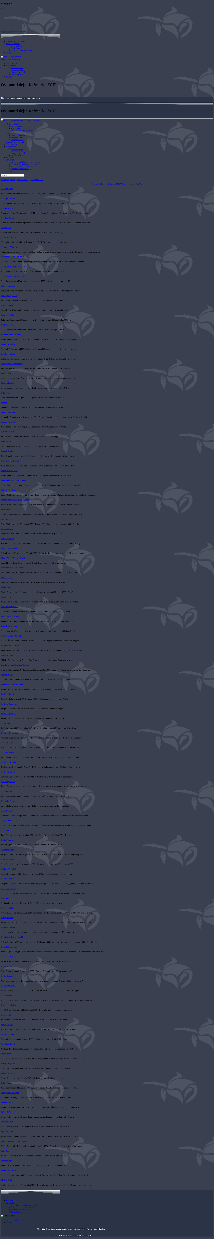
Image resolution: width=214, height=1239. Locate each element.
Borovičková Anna (9, 626)
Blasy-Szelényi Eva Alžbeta (12, 568)
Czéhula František (8, 869)
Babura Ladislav (8, 286)
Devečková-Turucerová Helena (14, 937)
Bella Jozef (5, 393)
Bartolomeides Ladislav (11, 334)
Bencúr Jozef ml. (8, 422)
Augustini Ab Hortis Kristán (13, 266)
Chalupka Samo (8, 198)
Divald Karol (6, 966)
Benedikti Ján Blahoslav (11, 461)
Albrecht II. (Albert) (9, 237)
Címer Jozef (6, 830)
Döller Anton (6, 995)
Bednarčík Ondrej (8, 383)
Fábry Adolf (6, 1054)
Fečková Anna (7, 1122)
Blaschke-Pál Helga (9, 548)
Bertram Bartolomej (9, 471)
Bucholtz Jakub (7, 694)
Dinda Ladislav (7, 956)
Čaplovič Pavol (7, 752)
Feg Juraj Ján (7, 1131)
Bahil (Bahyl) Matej (9, 296)
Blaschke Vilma (7, 539)
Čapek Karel (6, 743)
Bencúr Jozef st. (7, 432)
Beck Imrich (6, 373)
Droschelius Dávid (8, 1005)
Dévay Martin (7, 918)
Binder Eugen (7, 529)
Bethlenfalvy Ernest (9, 490)
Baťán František (8, 344)
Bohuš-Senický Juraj (10, 616)
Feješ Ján (5, 1151)
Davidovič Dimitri (8, 889)
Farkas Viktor (7, 1102)
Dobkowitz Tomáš (8, 986)
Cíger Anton (6, 820)
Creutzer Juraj (7, 850)
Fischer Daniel (7, 1180)
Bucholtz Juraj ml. (9, 704)
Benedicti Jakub (8, 451)
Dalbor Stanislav (8, 879)
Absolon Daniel (7, 218)
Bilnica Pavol (6, 519)
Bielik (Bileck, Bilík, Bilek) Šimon (15, 500)
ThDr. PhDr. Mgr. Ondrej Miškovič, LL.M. (75, 1235)
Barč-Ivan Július (8, 315)
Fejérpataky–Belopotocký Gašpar (15, 1141)
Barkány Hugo (7, 325)
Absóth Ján (6, 228)
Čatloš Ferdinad (8, 772)
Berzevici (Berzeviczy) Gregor (13, 480)
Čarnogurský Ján (8, 762)
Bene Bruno (6, 441)
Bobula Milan (7, 577)
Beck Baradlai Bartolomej (12, 364)
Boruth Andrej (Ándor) (11, 636)
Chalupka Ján (7, 189)
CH (108, 184)
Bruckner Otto (7, 675)
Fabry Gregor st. (8, 1073)
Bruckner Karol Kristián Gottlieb (15, 665)
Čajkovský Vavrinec (9, 733)
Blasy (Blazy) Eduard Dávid (13, 558)
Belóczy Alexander (9, 412)
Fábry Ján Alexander (10, 1093)
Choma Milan (7, 208)
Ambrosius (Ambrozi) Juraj (12, 257)
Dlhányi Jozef (7, 976)
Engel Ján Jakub (8, 1044)
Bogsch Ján (6, 597)
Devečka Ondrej (8, 927)
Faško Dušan (6, 1112)
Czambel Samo (7, 859)
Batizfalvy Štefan (8, 354)
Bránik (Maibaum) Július (11, 645)
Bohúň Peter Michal (9, 607)
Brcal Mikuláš (7, 655)
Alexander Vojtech (9, 247)
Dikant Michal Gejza (9, 947)
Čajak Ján (5, 723)
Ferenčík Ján (6, 1161)
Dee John (5, 898)
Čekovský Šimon (8, 782)
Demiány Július (7, 908)
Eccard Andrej (7, 1025)
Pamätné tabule (37, 180)
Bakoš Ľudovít (7, 305)
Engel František (7, 1034)
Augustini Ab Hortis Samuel (13, 276)
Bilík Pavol (5, 509)
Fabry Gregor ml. (8, 1063)
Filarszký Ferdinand (9, 1170)
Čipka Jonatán (7, 840)
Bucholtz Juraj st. (8, 714)
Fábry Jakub (6, 1083)
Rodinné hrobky (23, 180)
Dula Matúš (6, 1015)
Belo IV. (4, 402)
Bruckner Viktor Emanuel (12, 684)
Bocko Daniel (6, 587)
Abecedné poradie (8, 180)
